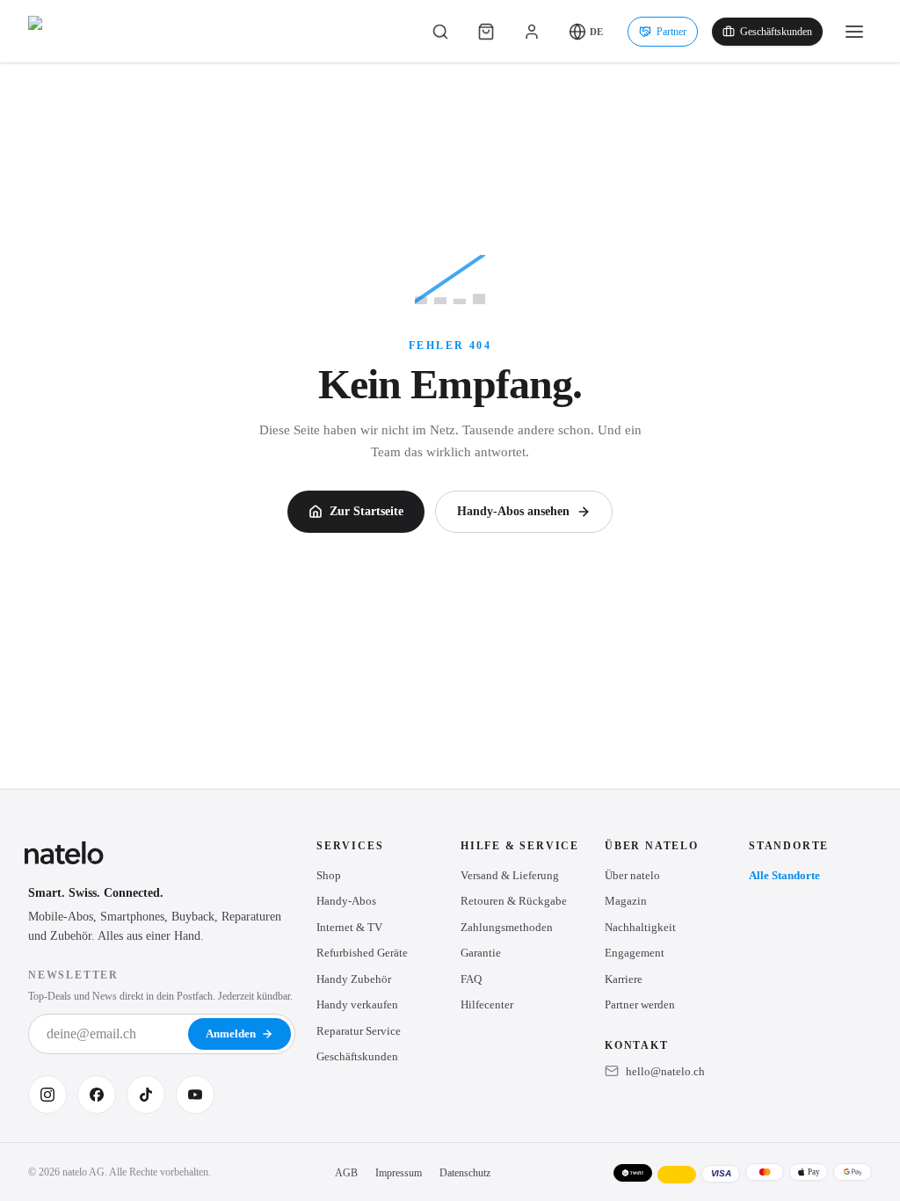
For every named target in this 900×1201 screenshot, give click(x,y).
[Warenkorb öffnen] (486, 31)
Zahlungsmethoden (507, 927)
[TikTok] (146, 1094)
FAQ (471, 979)
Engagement (634, 952)
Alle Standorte (784, 875)
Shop (328, 875)
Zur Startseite (366, 511)
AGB (346, 1173)
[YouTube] (195, 1094)
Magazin (626, 900)
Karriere (623, 979)
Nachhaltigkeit (640, 927)
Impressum (398, 1173)
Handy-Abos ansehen (513, 511)
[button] (586, 31)
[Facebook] (96, 1094)
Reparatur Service (358, 1030)
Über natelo (632, 875)
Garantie (481, 952)
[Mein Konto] (532, 31)
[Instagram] (47, 1094)
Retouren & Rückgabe (514, 900)
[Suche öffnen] (440, 31)
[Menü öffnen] (854, 31)
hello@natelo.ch (665, 1071)
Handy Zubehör (353, 979)
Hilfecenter (487, 1004)
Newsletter (73, 975)
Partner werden (640, 1004)
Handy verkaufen (357, 1004)
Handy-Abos (346, 900)
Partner (671, 31)
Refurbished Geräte (362, 952)
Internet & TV (349, 927)
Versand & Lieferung (510, 875)
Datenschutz (464, 1173)
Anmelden (231, 1033)
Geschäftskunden (776, 31)
